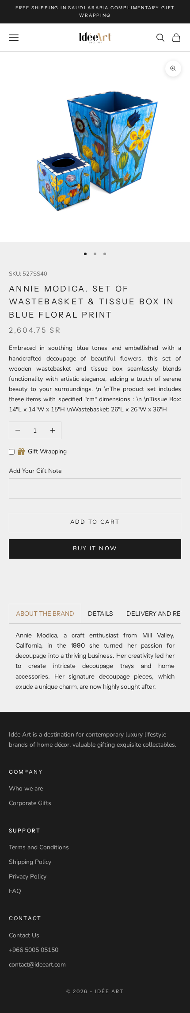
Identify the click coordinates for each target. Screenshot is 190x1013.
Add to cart (95, 522)
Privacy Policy (27, 876)
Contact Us (24, 935)
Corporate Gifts (30, 803)
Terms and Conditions (39, 847)
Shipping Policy (30, 862)
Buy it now (95, 549)
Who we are (26, 788)
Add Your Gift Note (35, 471)
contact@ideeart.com (37, 964)
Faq (15, 891)
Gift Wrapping (47, 451)
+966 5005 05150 (33, 950)
